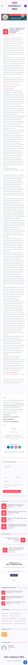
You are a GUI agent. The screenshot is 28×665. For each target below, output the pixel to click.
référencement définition (19, 620)
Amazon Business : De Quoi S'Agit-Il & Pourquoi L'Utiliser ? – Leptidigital (15, 505)
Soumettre (14, 575)
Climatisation (5, 613)
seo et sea (16, 437)
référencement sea (17, 435)
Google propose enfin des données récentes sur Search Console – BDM (16, 512)
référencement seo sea (8, 437)
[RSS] (14, 580)
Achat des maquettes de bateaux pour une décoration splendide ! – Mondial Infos (15, 597)
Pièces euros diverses (15, 615)
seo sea (21, 437)
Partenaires (5, 615)
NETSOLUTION (17, 661)
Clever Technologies (12, 372)
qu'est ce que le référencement (9, 618)
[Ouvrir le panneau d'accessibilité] (25, 662)
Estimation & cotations (16, 613)
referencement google (7, 623)
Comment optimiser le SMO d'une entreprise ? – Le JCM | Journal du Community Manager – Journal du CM (17, 525)
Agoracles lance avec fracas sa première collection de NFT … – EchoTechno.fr (14, 592)
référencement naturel (20, 623)
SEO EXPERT (11, 646)
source (4, 425)
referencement (22, 618)
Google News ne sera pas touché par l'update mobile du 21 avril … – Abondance (15, 602)
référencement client (7, 620)
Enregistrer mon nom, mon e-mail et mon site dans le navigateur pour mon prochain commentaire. (13, 486)
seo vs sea (16, 438)
